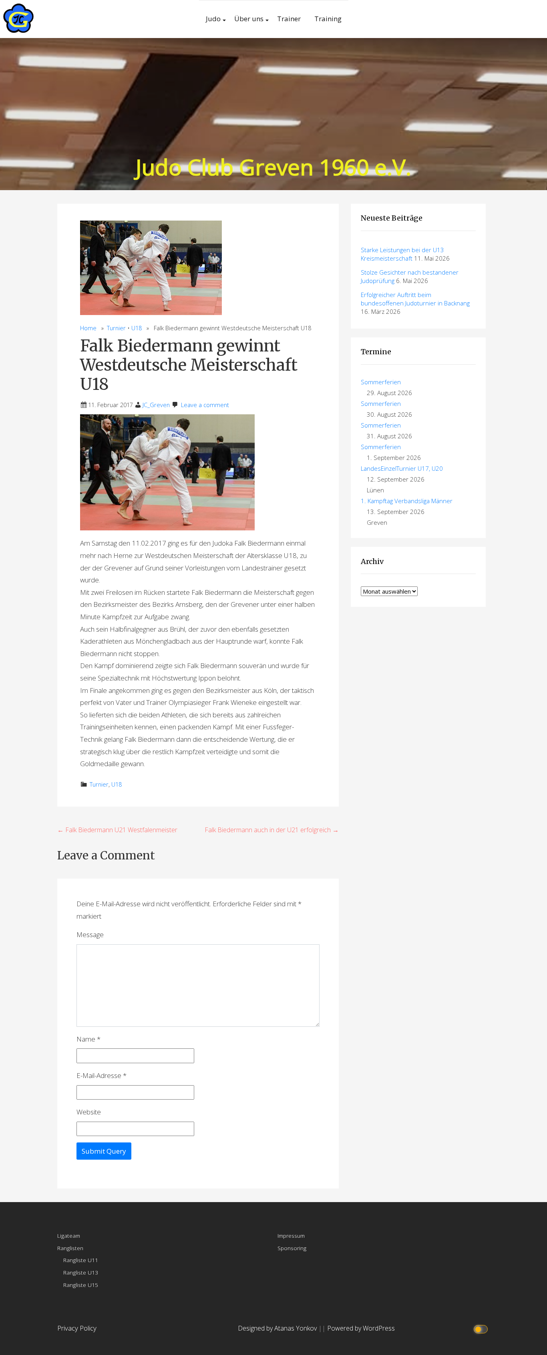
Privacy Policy (77, 1328)
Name (88, 1039)
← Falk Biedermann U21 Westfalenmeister (117, 829)
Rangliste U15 (80, 1285)
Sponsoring (292, 1248)
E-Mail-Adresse (101, 1075)
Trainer (289, 18)
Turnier (116, 328)
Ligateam (68, 1235)
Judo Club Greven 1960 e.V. (273, 167)
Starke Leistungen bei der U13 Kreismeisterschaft (402, 254)
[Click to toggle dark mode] (482, 1328)
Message (90, 934)
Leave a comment (205, 405)
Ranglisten (70, 1248)
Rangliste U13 (80, 1272)
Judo (213, 18)
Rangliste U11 (80, 1260)
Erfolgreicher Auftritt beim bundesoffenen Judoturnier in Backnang (415, 299)
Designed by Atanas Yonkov (278, 1328)
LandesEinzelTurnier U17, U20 (402, 468)
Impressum (291, 1235)
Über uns (248, 18)
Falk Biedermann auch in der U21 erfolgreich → (272, 829)
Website (88, 1111)
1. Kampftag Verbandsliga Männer (406, 501)
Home (88, 328)
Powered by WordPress (361, 1328)
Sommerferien (381, 382)
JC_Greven (156, 405)
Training (328, 18)
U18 (136, 328)
